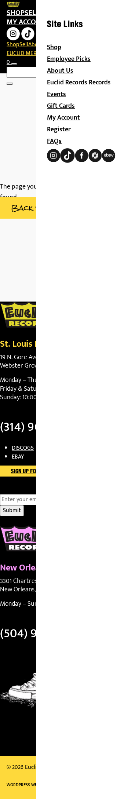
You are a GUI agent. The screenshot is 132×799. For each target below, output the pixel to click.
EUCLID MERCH (25, 53)
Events (56, 94)
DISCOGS (23, 448)
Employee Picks (69, 59)
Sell (32, 13)
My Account (63, 117)
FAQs (54, 141)
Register (59, 129)
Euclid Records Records (79, 82)
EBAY (18, 457)
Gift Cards (61, 106)
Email (19, 489)
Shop (16, 13)
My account (28, 22)
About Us (60, 70)
